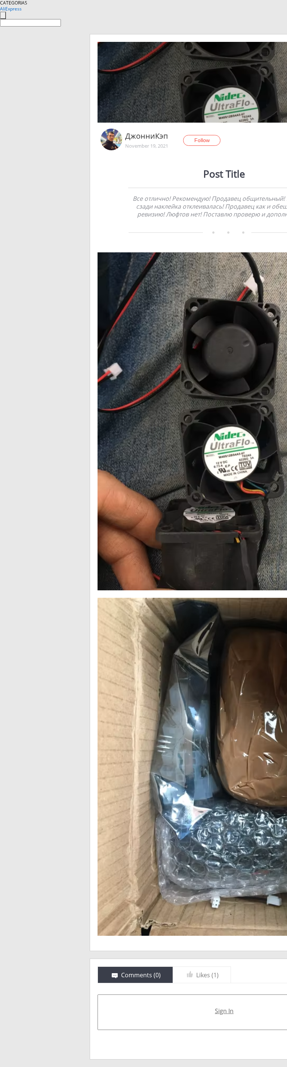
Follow (202, 140)
